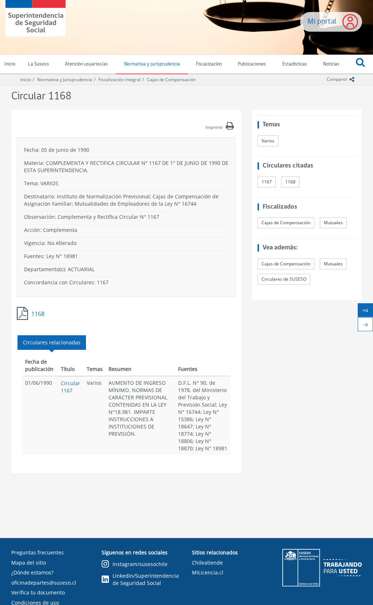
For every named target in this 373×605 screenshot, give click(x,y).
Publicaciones (252, 64)
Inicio (25, 79)
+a (367, 311)
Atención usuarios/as (86, 64)
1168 (37, 314)
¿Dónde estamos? (32, 572)
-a (368, 325)
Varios (268, 141)
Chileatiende (207, 562)
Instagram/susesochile (140, 564)
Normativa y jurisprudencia (152, 64)
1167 (267, 182)
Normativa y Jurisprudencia (64, 79)
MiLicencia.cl (207, 572)
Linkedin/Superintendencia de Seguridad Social (146, 579)
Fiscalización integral (119, 79)
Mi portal (322, 21)
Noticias (331, 64)
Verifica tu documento (38, 592)
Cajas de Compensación (171, 79)
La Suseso (38, 64)
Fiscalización (209, 64)
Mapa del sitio (28, 562)
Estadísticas (294, 64)
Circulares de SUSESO (284, 279)
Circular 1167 (70, 387)
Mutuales (333, 223)
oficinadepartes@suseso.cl (43, 582)
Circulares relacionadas (52, 342)
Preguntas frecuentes (37, 552)
